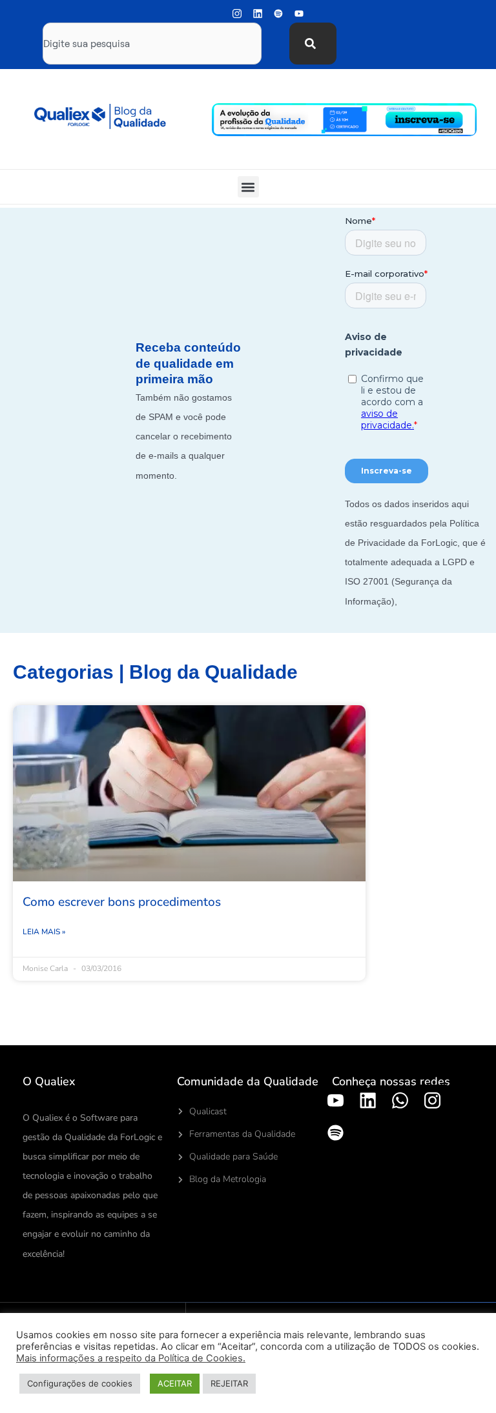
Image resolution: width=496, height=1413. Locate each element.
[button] (248, 186)
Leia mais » (44, 932)
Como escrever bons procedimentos (122, 902)
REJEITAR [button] (229, 1383)
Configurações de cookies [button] (79, 1383)
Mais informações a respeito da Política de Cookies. (130, 1358)
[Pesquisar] (312, 44)
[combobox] (152, 44)
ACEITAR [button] (175, 1383)
